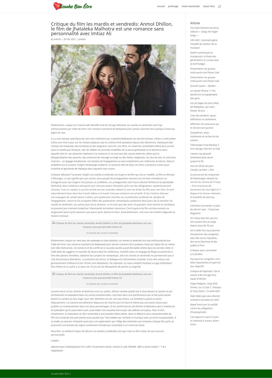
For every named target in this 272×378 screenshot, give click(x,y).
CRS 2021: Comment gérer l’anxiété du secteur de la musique (204, 44)
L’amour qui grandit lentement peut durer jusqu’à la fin (201, 157)
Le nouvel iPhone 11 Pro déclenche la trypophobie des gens (203, 94)
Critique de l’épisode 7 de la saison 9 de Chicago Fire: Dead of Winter (205, 275)
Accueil (161, 6)
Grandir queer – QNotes (203, 85)
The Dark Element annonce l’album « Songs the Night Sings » (204, 31)
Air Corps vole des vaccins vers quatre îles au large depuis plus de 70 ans (204, 222)
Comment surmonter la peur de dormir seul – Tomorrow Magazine (205, 209)
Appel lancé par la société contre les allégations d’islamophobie (204, 308)
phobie (82, 39)
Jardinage (173, 6)
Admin (57, 39)
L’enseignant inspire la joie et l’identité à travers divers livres (204, 320)
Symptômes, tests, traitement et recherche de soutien (204, 136)
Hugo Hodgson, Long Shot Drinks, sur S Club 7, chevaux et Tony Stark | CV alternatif (205, 287)
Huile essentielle (191, 6)
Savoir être (209, 6)
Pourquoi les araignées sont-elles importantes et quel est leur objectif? (205, 262)
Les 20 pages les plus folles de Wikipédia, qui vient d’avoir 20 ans (204, 107)
